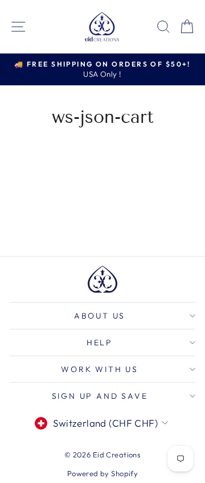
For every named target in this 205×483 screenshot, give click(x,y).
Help (100, 342)
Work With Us (99, 369)
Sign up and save (100, 396)
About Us (99, 316)
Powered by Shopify (102, 473)
